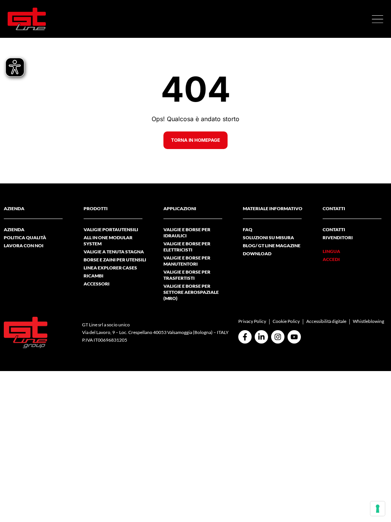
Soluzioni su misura (268, 237)
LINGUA (331, 251)
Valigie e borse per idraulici (186, 232)
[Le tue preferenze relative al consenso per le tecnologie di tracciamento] (377, 508)
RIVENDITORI (338, 237)
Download (257, 253)
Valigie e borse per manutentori (186, 261)
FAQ (247, 229)
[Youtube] (294, 337)
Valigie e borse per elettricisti (186, 247)
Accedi (331, 259)
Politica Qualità (25, 237)
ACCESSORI (97, 284)
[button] (377, 19)
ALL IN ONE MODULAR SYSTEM (108, 240)
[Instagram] (277, 337)
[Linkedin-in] (261, 337)
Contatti (334, 229)
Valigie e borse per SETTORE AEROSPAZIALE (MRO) (191, 292)
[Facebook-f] (245, 337)
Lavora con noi (24, 245)
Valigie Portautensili (111, 229)
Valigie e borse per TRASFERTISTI (186, 275)
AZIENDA (14, 229)
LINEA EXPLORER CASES (110, 268)
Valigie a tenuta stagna (114, 252)
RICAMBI (93, 276)
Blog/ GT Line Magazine (272, 245)
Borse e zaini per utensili (115, 260)
